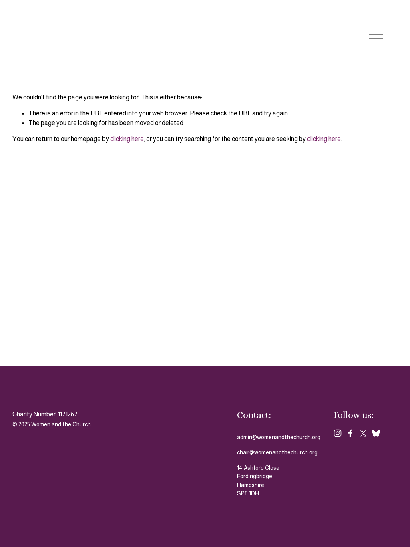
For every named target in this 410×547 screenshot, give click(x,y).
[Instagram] (338, 433)
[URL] (376, 433)
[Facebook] (350, 433)
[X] (363, 433)
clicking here (127, 138)
